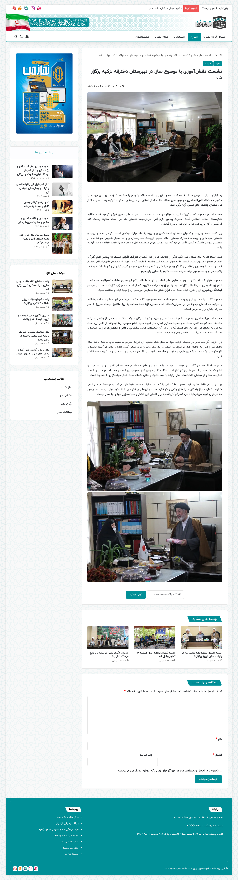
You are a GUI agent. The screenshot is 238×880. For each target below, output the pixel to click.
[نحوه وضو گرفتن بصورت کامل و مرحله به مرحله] (62, 207)
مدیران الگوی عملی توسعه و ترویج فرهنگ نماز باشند (109, 654)
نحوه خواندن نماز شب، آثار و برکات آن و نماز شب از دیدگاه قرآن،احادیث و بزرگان (33, 170)
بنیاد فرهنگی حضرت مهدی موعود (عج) (58, 829)
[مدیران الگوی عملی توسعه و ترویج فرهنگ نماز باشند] (107, 637)
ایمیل (217, 755)
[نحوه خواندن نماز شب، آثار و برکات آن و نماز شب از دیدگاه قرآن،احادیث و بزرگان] (62, 171)
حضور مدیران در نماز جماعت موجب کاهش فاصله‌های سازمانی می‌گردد (146, 8)
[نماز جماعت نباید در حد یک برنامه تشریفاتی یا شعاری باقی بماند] (62, 337)
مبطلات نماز (65, 412)
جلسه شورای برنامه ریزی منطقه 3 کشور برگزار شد (35, 301)
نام (219, 739)
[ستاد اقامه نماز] (210, 22)
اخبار (195, 37)
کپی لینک (135, 595)
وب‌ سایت (145, 755)
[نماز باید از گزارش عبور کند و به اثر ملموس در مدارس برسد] (62, 352)
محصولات (143, 37)
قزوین (208, 63)
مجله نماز (162, 37)
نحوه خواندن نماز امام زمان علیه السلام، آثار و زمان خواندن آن (34, 239)
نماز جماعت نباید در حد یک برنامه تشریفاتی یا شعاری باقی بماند (34, 336)
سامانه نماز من (71, 854)
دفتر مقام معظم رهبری (66, 817)
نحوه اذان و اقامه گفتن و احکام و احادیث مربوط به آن (33, 220)
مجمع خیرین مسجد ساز (66, 835)
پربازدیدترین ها (44, 153)
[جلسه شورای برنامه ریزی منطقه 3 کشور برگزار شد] (154, 637)
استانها (180, 37)
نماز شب (67, 387)
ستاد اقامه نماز (215, 37)
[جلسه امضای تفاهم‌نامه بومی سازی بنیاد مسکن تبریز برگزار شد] (201, 637)
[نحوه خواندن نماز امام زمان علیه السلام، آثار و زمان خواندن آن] (62, 243)
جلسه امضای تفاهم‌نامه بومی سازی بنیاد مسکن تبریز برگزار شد (202, 654)
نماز (179, 868)
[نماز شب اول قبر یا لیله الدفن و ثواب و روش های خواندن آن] (62, 189)
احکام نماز (66, 396)
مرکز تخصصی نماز (69, 841)
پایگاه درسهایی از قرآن (67, 823)
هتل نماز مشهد (70, 848)
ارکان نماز (67, 404)
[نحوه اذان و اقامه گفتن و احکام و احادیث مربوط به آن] (62, 223)
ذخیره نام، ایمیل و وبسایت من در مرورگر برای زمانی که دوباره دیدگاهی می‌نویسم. (168, 771)
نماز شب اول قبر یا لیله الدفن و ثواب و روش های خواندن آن (32, 188)
